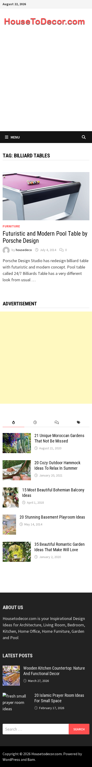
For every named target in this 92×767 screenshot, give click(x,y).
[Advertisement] (46, 83)
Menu (15, 137)
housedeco (24, 250)
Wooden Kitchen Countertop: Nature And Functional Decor (54, 671)
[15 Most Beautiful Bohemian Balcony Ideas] (11, 490)
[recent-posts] (35, 422)
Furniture (11, 226)
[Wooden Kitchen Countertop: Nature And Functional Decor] (11, 669)
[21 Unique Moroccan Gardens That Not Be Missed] (17, 436)
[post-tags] (78, 422)
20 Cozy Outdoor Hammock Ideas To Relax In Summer (57, 465)
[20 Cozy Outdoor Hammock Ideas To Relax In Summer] (17, 463)
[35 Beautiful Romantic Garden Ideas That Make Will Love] (17, 545)
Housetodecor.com (46, 753)
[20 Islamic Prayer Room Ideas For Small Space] (17, 696)
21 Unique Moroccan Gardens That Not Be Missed (59, 438)
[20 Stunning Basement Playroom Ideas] (9, 517)
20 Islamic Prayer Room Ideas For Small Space (59, 698)
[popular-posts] (13, 422)
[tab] (13, 422)
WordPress (11, 759)
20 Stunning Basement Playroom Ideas (52, 517)
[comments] (57, 422)
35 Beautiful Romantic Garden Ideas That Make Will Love (59, 547)
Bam (31, 759)
